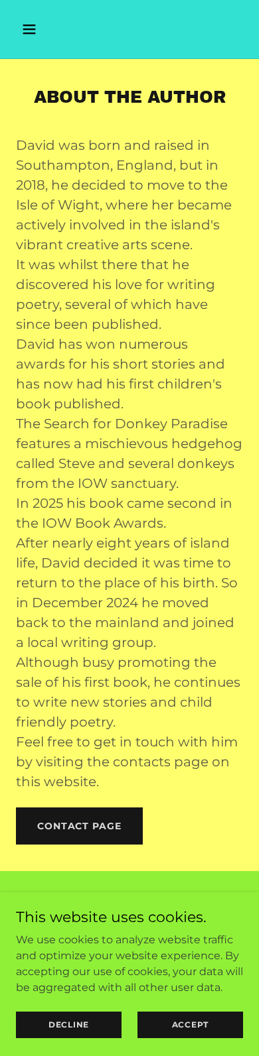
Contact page (79, 826)
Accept (190, 1024)
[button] (33, 29)
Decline (68, 1024)
